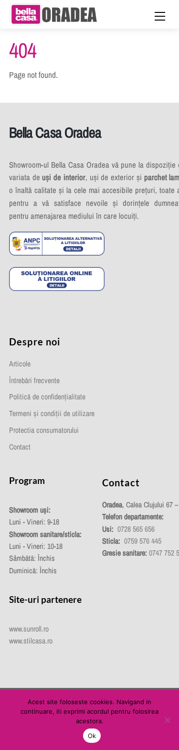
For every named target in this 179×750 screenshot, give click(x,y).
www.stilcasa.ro (31, 641)
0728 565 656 (136, 529)
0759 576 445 (142, 541)
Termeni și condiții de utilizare (52, 413)
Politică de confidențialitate (47, 397)
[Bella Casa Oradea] (53, 13)
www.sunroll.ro (29, 629)
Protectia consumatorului (44, 430)
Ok (92, 735)
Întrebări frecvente (34, 380)
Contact (20, 447)
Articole (20, 364)
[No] (167, 720)
